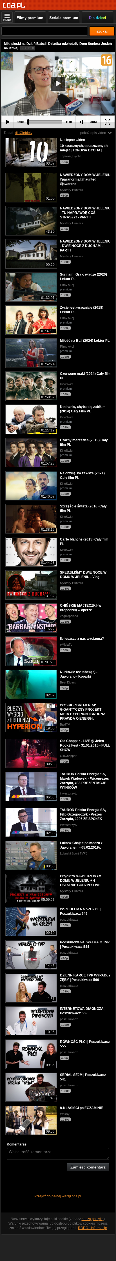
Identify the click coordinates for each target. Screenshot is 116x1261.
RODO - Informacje (92, 1228)
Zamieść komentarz (88, 1167)
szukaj (102, 31)
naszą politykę (93, 1219)
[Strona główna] (14, 5)
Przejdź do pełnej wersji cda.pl (58, 1196)
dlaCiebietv (23, 133)
